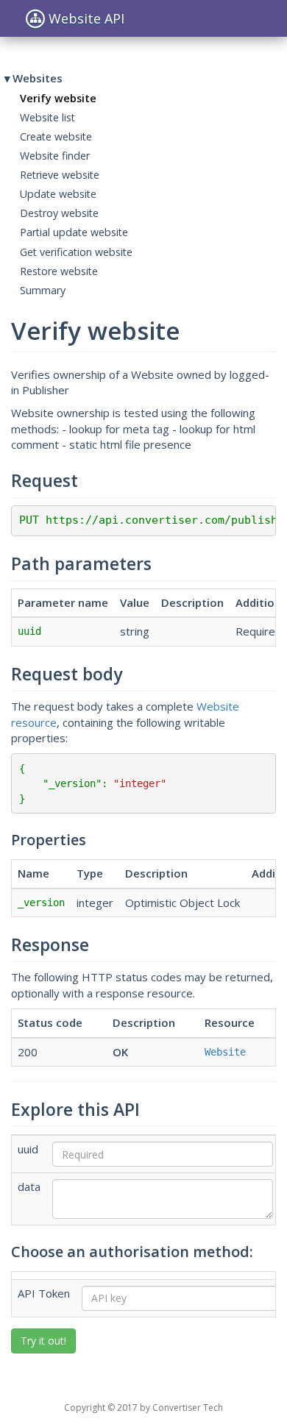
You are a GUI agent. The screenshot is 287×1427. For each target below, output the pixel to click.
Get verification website (76, 252)
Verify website (58, 98)
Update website (58, 194)
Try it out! (43, 1341)
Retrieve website (59, 175)
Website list (47, 117)
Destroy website (59, 213)
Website (225, 1052)
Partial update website (74, 232)
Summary (42, 290)
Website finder (55, 156)
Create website (56, 136)
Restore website (59, 271)
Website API (86, 18)
